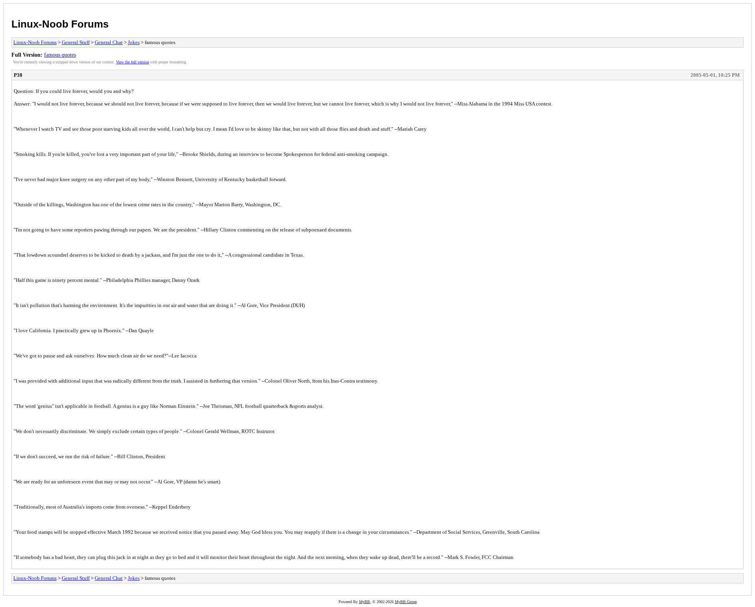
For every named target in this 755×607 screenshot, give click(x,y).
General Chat (109, 42)
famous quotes (60, 55)
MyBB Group (406, 602)
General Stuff (76, 42)
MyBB (364, 602)
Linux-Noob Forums (60, 24)
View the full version (132, 62)
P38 (18, 75)
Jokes (134, 42)
